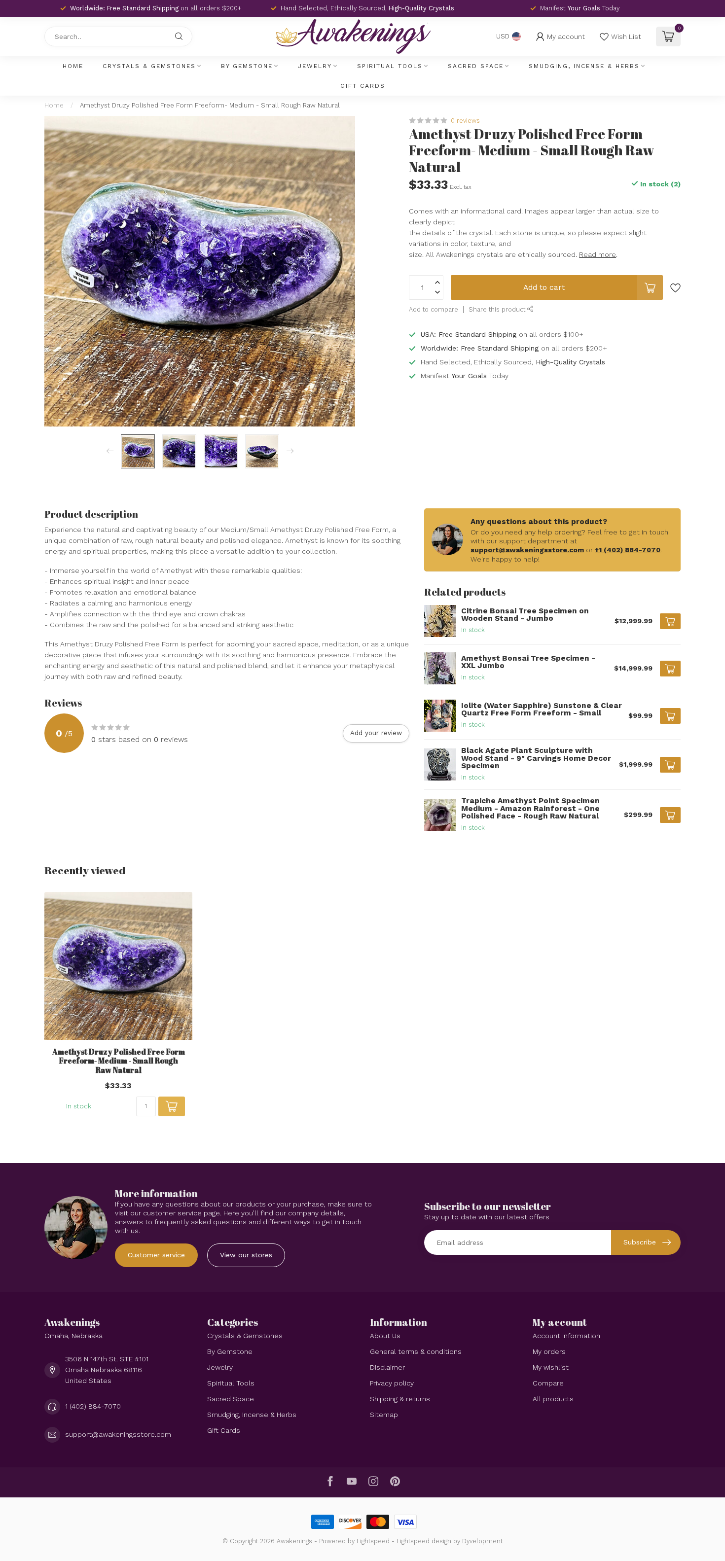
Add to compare (433, 309)
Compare (548, 1383)
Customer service (156, 1255)
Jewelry (315, 66)
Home (73, 66)
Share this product (498, 309)
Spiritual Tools (390, 66)
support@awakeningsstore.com (527, 550)
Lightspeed (373, 1541)
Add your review (376, 733)
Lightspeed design (424, 1541)
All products (553, 1399)
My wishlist (551, 1367)
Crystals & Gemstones (149, 66)
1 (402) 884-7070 (93, 1406)
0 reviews (465, 120)
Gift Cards (362, 85)
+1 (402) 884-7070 (627, 550)
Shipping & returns (400, 1399)
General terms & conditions (416, 1351)
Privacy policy (392, 1383)
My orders (549, 1351)
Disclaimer (387, 1367)
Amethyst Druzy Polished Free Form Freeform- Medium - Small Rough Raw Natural (210, 105)
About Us (385, 1336)
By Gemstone (247, 66)
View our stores (246, 1255)
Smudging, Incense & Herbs (584, 66)
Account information (566, 1336)
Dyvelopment (482, 1541)
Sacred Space (476, 66)
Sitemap (384, 1415)
